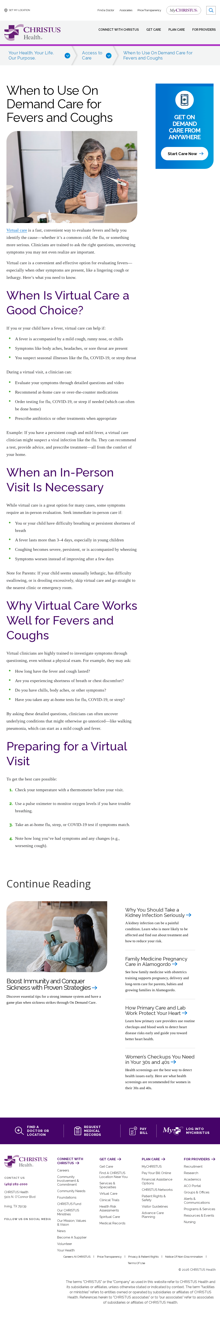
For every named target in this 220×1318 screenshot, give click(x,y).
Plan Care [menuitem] (176, 29)
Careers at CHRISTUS (76, 1256)
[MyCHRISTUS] (183, 10)
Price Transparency (149, 10)
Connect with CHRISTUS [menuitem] (118, 29)
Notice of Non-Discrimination (184, 1256)
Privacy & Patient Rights (143, 1256)
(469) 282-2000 (16, 1184)
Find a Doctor (106, 10)
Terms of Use (136, 1263)
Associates (125, 10)
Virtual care (16, 230)
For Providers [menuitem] (204, 29)
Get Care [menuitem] (153, 29)
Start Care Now (182, 153)
